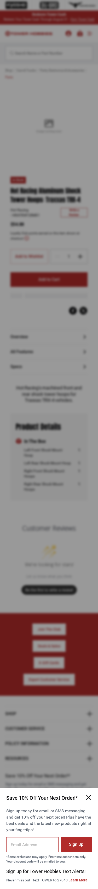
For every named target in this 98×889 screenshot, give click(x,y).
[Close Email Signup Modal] (88, 797)
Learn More (78, 880)
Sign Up (76, 844)
